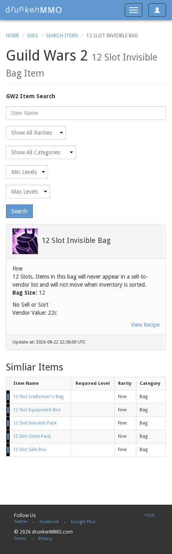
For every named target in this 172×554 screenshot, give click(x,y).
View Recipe (145, 324)
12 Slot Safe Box (29, 449)
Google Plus (83, 521)
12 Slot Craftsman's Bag (38, 396)
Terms (20, 538)
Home (12, 35)
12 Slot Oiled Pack (32, 436)
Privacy (45, 538)
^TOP (149, 515)
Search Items (62, 35)
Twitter (21, 521)
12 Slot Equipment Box (37, 409)
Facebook (49, 521)
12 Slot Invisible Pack (35, 423)
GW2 (32, 35)
